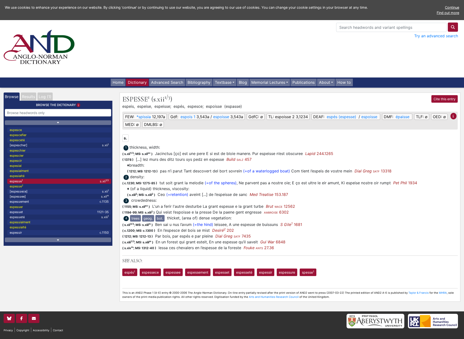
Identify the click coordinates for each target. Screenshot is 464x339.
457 (239, 159)
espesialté (17, 176)
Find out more (448, 13)
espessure (287, 272)
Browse (11, 96)
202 (223, 230)
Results (28, 96)
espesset (59, 212)
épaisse (402, 116)
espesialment (19, 171)
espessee (173, 272)
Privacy (8, 330)
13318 (373, 171)
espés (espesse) (341, 116)
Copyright (22, 330)
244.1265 (319, 153)
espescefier (18, 135)
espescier (17, 155)
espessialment (20, 222)
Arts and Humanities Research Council (274, 297)
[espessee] (59, 196)
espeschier (18, 150)
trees (135, 218)
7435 (233, 236)
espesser (16, 207)
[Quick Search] (453, 27)
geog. (148, 218)
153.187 (269, 194)
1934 (405, 182)
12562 (280, 206)
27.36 (259, 247)
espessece (150, 272)
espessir (59, 232)
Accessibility (41, 330)
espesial (16, 166)
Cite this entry (445, 99)
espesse (59, 181)
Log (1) (45, 96)
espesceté (17, 140)
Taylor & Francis (418, 292)
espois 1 (188, 116)
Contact (58, 330)
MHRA (443, 292)
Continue (452, 7)
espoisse (221, 116)
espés (129, 272)
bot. (160, 218)
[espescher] (59, 145)
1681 (291, 224)
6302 (276, 212)
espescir (16, 160)
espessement (59, 201)
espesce (16, 130)
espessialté (18, 227)
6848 (272, 241)
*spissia (144, 116)
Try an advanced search (436, 35)
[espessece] (59, 191)
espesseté (59, 217)
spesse (308, 272)
